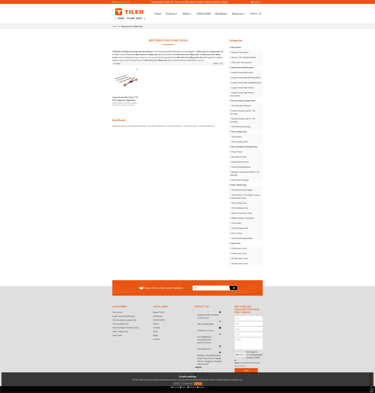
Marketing (201, 387)
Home (158, 13)
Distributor (221, 13)
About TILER (158, 312)
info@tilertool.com (205, 330)
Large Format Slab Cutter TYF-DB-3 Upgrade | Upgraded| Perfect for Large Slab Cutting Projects (125, 99)
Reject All (176, 383)
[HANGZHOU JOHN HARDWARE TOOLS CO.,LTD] (128, 13)
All (119, 26)
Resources (237, 13)
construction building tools (206, 126)
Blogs (155, 335)
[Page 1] (164, 110)
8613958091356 (204, 349)
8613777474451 (204, 342)
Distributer (158, 316)
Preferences (192, 387)
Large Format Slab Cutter (120, 126)
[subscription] (233, 288)
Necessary (176, 387)
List (219, 64)
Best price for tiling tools (175, 126)
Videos (156, 324)
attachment (241, 354)
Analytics (184, 387)
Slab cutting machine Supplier (138, 126)
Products (170, 13)
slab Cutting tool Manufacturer (157, 126)
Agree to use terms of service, (247, 364)
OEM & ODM (204, 13)
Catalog (156, 327)
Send (246, 370)
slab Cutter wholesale (190, 126)
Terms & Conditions (240, 366)
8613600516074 (204, 340)
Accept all (198, 383)
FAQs (155, 331)
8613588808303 (204, 337)
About (186, 13)
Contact (156, 339)
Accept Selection (187, 383)
